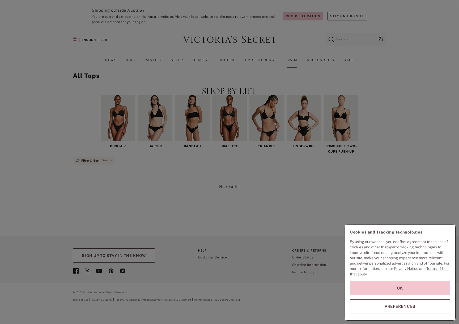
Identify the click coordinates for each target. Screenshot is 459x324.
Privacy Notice (406, 268)
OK (400, 288)
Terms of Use (437, 268)
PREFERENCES (400, 306)
